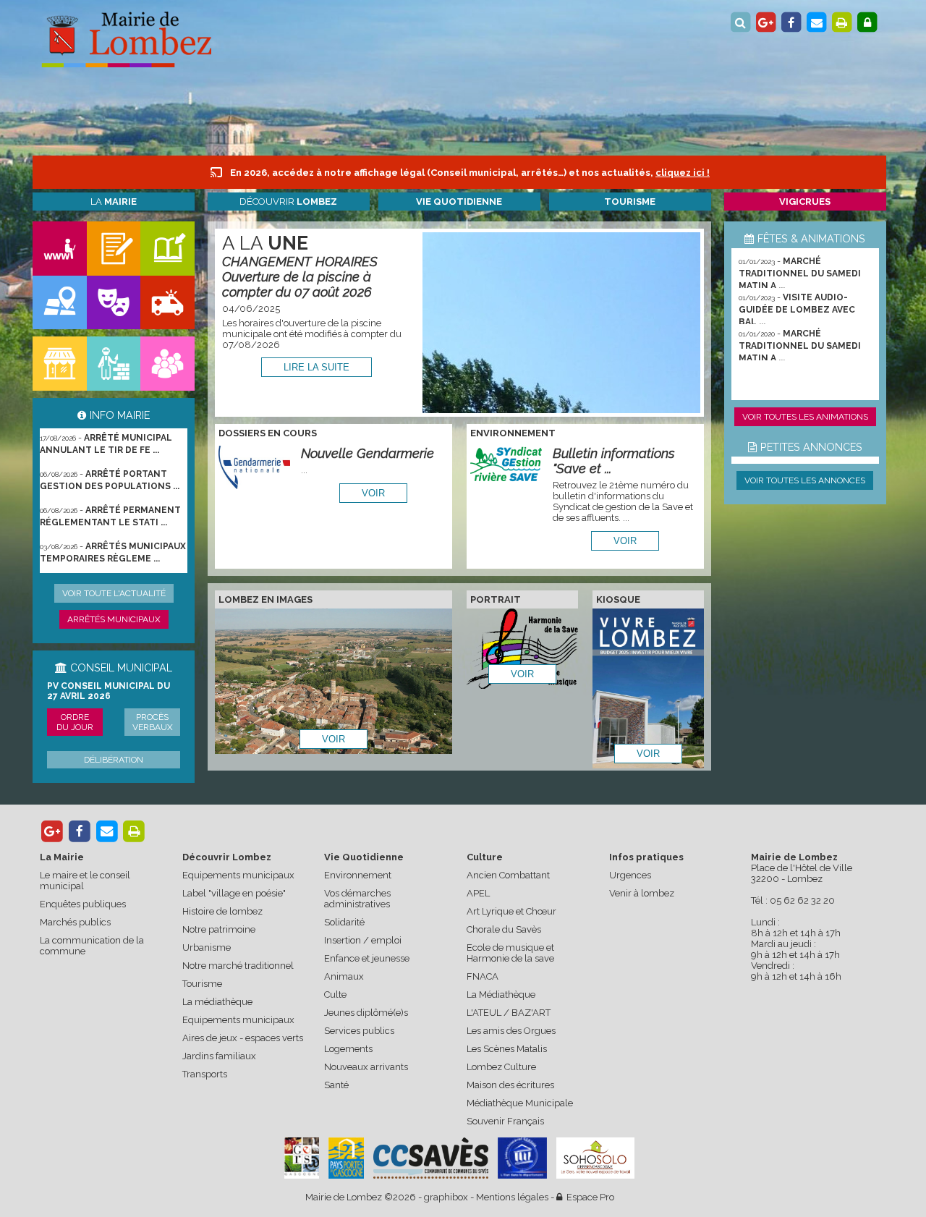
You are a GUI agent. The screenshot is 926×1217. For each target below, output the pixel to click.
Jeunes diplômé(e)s (366, 1012)
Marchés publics (75, 922)
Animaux (344, 976)
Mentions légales (512, 1197)
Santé (336, 1085)
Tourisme (202, 983)
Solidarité (344, 922)
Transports (204, 1074)
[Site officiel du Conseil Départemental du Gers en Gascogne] (301, 1175)
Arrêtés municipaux (114, 619)
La (113, 201)
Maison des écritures (510, 1085)
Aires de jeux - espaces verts (242, 1037)
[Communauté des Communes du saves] (430, 1158)
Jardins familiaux (219, 1056)
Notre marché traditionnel (238, 965)
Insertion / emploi (363, 940)
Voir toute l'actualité (114, 593)
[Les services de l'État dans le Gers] (522, 1158)
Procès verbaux (152, 722)
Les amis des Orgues (511, 1030)
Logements (348, 1048)
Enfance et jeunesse (366, 958)
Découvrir (288, 201)
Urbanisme (206, 947)
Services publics (359, 1030)
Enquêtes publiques (83, 904)
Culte (335, 994)
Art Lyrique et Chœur (511, 911)
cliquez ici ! (682, 172)
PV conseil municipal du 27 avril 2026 (108, 691)
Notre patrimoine (218, 929)
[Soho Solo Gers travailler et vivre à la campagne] (595, 1158)
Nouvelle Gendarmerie (367, 453)
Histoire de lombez (222, 911)
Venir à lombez (641, 893)
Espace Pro (588, 1197)
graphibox (446, 1197)
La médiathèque (217, 1001)
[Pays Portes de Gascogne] (345, 1158)
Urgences (630, 875)
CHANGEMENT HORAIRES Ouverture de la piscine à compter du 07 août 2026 (300, 277)
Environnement (357, 875)
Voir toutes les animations (805, 417)
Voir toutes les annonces (804, 480)
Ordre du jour (74, 722)
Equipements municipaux (238, 875)
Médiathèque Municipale (520, 1103)
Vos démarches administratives (357, 898)
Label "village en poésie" (234, 893)
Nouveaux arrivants (366, 1066)
